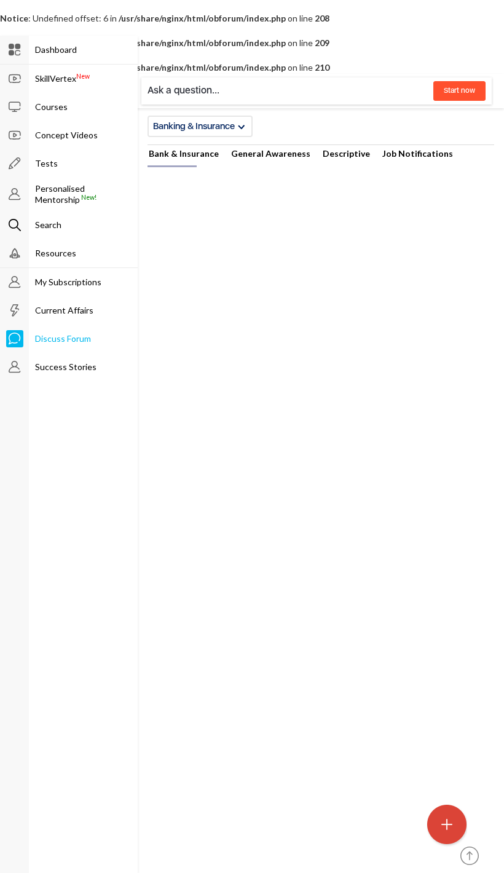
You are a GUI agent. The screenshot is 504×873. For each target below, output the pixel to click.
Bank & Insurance (184, 153)
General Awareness (270, 153)
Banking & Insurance (194, 126)
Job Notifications (417, 153)
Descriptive (346, 153)
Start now (459, 90)
